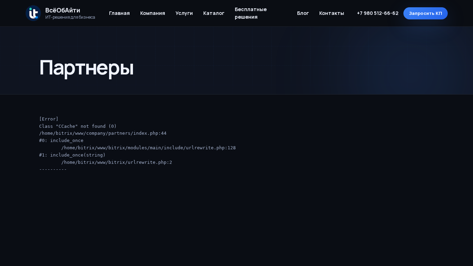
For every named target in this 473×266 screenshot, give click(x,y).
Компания (152, 13)
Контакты (331, 13)
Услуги (184, 13)
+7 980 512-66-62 (378, 13)
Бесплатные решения (251, 13)
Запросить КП (425, 13)
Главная (119, 13)
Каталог (213, 13)
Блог (303, 13)
